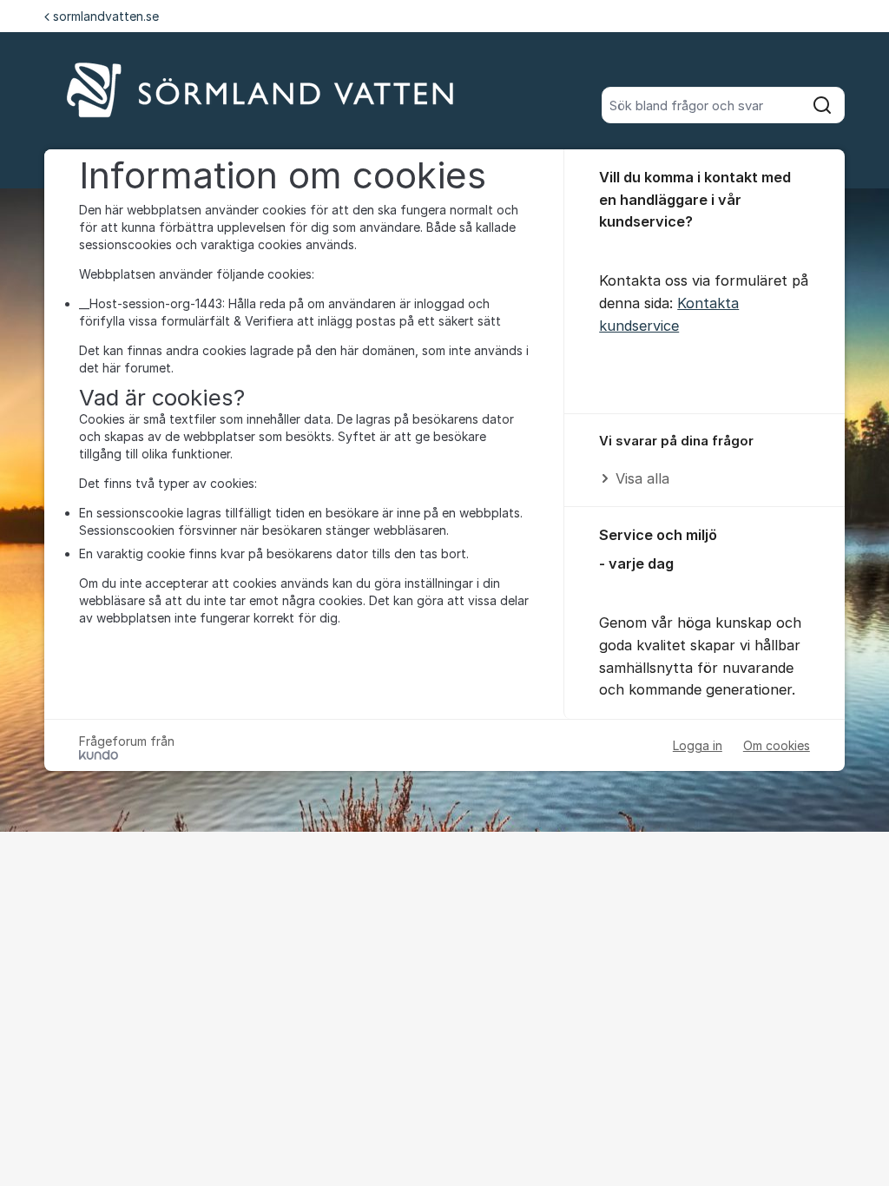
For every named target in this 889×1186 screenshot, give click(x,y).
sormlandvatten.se (106, 16)
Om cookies (776, 745)
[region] (704, 460)
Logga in (697, 745)
